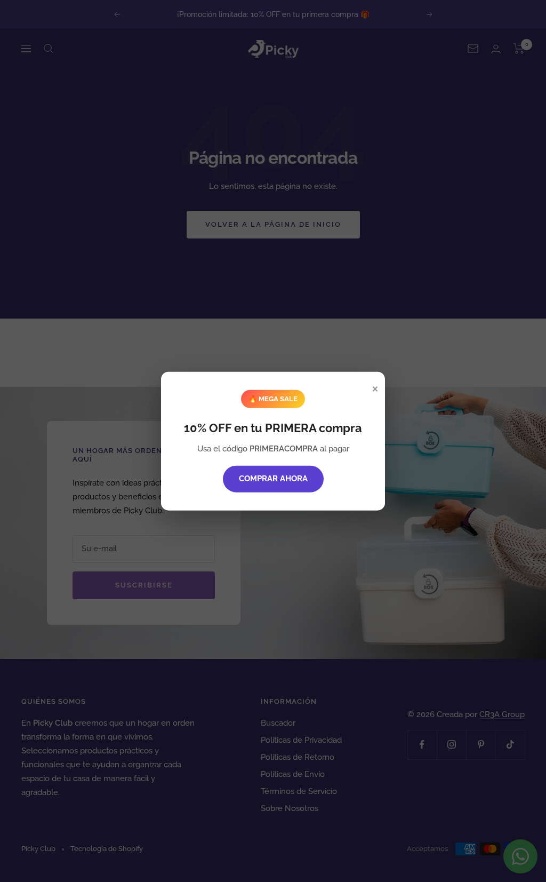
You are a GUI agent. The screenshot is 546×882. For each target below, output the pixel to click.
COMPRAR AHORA (273, 478)
